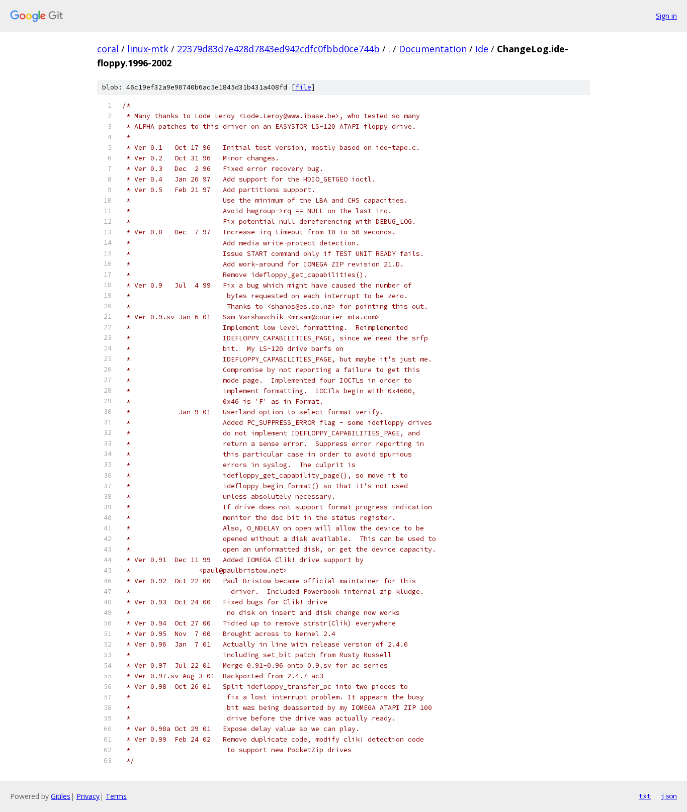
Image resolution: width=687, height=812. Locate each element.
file (303, 87)
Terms (116, 796)
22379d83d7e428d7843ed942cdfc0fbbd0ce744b (278, 49)
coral (108, 49)
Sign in (666, 16)
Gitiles (60, 796)
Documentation (433, 49)
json (669, 795)
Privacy (88, 796)
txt (645, 795)
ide (481, 49)
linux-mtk (147, 49)
